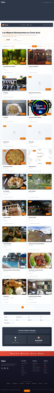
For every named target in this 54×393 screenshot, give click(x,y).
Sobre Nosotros (35, 363)
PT (52, 2)
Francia (22, 367)
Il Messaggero (15, 383)
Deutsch (45, 370)
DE (50, 2)
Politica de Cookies (36, 370)
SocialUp (46, 383)
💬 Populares (40, 46)
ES (46, 2)
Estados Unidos (24, 372)
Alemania (23, 370)
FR (48, 2)
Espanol (45, 367)
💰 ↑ (45, 46)
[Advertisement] (27, 12)
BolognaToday (34, 383)
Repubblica (8, 383)
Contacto (34, 365)
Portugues (45, 372)
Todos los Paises (24, 363)
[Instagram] (5, 368)
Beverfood (28, 383)
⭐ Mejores (34, 46)
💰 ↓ (49, 46)
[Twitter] (8, 368)
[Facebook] (2, 368)
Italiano (45, 363)
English (45, 365)
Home (4, 30)
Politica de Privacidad (36, 367)
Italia (22, 365)
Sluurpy (22, 374)
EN (44, 2)
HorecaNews (22, 383)
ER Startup (40, 383)
